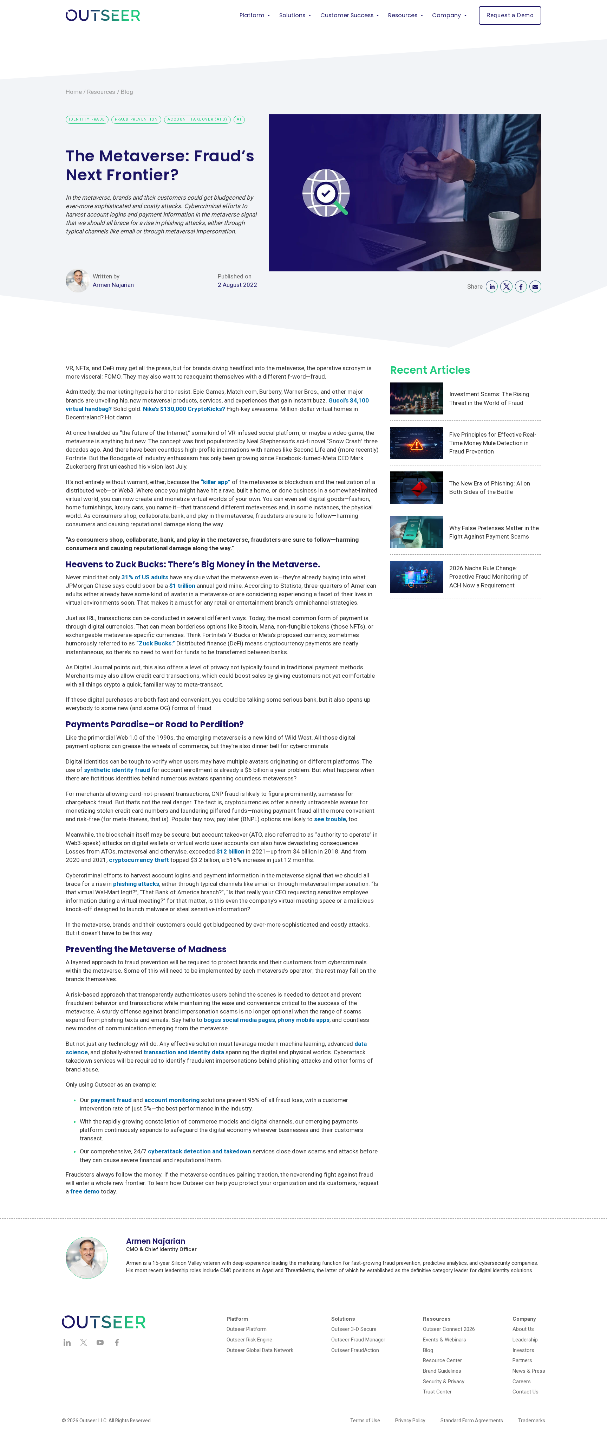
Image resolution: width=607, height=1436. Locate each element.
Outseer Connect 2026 (449, 1329)
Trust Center (437, 1392)
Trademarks (531, 1420)
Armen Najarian (113, 284)
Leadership (525, 1340)
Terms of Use (365, 1420)
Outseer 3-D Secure (354, 1329)
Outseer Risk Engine (249, 1340)
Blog (127, 91)
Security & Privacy (443, 1381)
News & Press (529, 1371)
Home (74, 91)
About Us (523, 1329)
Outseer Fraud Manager (358, 1340)
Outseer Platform (247, 1329)
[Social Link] (492, 286)
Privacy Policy (410, 1420)
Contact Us (526, 1392)
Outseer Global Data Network (260, 1350)
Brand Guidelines (442, 1371)
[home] (103, 15)
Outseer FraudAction (355, 1350)
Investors (523, 1350)
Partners (522, 1360)
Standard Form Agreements (471, 1420)
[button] (255, 16)
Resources (101, 91)
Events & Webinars (444, 1340)
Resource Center (442, 1360)
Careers (522, 1381)
